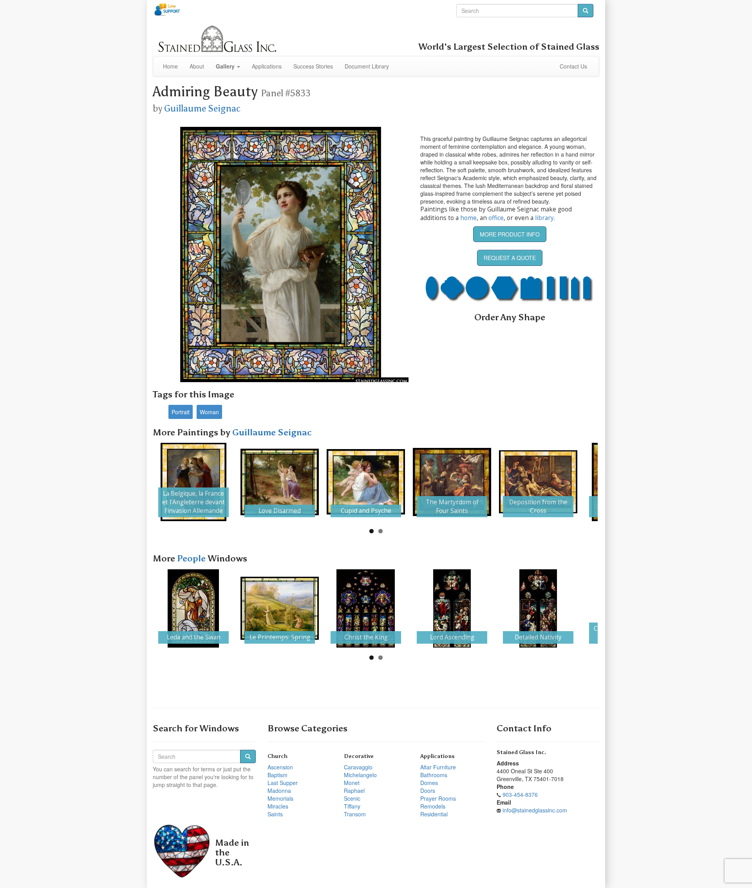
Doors (427, 790)
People (192, 558)
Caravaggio (358, 767)
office (496, 218)
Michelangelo (360, 775)
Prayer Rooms (438, 798)
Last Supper (283, 783)
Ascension (280, 767)
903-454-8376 (520, 794)
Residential (434, 814)
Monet (352, 783)
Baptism (277, 775)
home (468, 218)
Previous (142, 482)
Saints (275, 814)
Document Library (367, 66)
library (544, 218)
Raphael (354, 790)
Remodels (432, 806)
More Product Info (510, 234)
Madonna (279, 790)
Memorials (280, 798)
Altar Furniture (438, 767)
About (197, 66)
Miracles (278, 806)
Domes (429, 783)
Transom (355, 814)
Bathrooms (433, 775)
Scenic (352, 798)
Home (170, 66)
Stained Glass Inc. (521, 752)
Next (609, 482)
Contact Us (573, 66)
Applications (267, 66)
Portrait (181, 412)
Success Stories (313, 66)
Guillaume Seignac (202, 108)
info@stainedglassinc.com (535, 810)
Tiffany (352, 806)
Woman (209, 412)
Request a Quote (510, 258)
